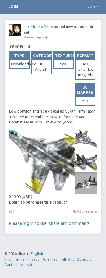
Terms (20, 259)
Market (26, 264)
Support (84, 259)
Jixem (13, 7)
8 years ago (33, 37)
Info (8, 259)
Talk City (67, 259)
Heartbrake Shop (38, 27)
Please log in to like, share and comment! (49, 223)
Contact (11, 264)
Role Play (50, 259)
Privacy (33, 259)
